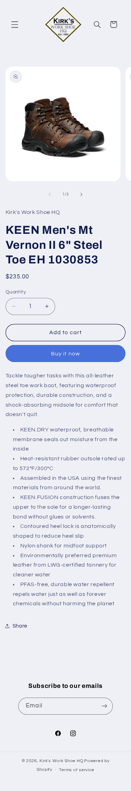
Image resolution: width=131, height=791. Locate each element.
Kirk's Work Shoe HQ (61, 761)
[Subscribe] (104, 706)
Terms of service (76, 770)
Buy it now (65, 353)
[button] (15, 24)
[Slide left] (49, 194)
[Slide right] (81, 194)
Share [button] (20, 626)
